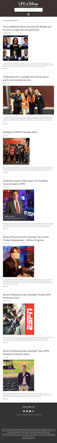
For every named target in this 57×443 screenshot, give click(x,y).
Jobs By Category (24, 414)
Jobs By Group (31, 414)
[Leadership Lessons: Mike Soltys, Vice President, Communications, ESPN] (18, 205)
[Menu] (28, 14)
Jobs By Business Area (38, 414)
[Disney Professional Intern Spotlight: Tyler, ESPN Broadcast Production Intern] (18, 375)
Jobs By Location (18, 414)
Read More (5, 68)
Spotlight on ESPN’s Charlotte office (20, 132)
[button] (24, 411)
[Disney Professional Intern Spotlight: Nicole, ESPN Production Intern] (18, 319)
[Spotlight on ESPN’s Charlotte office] (16, 151)
